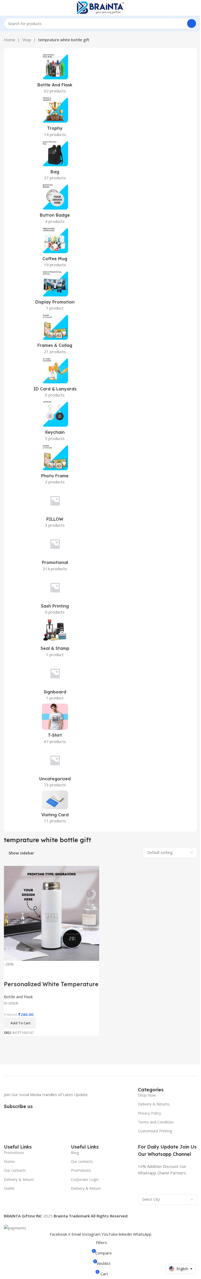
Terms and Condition (156, 1122)
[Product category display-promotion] (54, 292)
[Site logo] (100, 7)
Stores (9, 1161)
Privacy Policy (149, 1113)
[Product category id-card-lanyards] (54, 379)
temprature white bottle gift (63, 39)
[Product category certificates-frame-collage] (54, 335)
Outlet (9, 1188)
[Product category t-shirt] (54, 725)
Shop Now (147, 1095)
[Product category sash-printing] (54, 596)
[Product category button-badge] (54, 205)
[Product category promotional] (54, 552)
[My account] (195, 8)
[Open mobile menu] (6, 8)
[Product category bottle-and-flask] (54, 75)
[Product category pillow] (54, 509)
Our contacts (15, 1170)
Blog (75, 1152)
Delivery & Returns (154, 1104)
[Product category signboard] (54, 682)
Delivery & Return (19, 1179)
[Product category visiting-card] (54, 808)
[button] (20, 1023)
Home (9, 39)
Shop (26, 39)
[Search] (191, 23)
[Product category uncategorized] (54, 768)
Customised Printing (155, 1130)
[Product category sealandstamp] (54, 639)
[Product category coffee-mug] (54, 248)
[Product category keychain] (54, 422)
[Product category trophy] (54, 118)
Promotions (14, 1152)
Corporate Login (85, 1179)
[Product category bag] (54, 161)
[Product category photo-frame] (54, 465)
